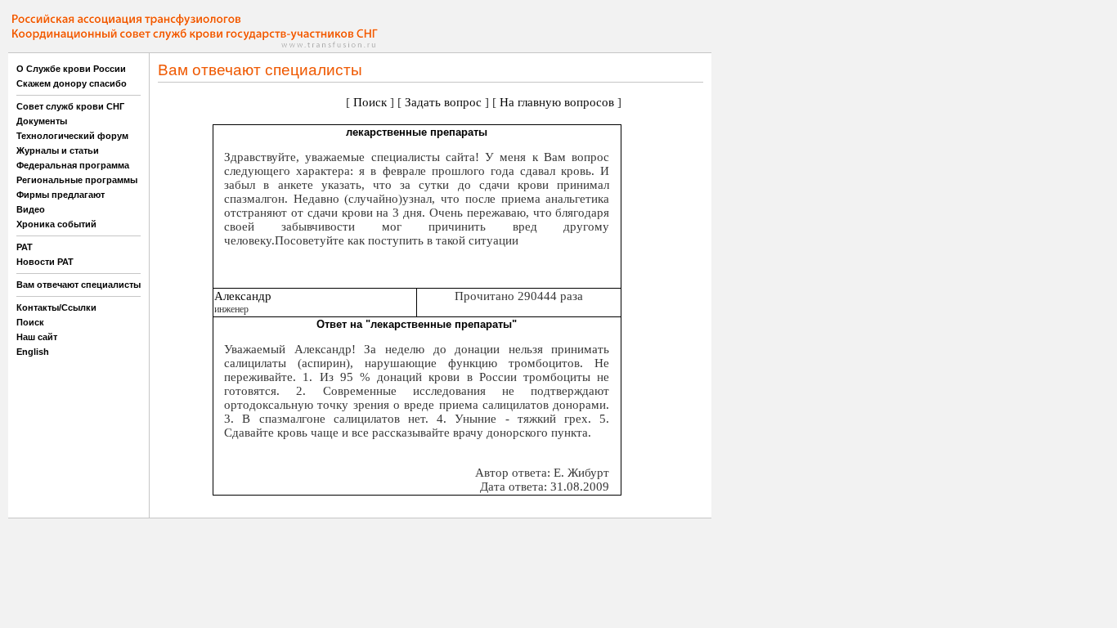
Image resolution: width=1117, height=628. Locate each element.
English (32, 352)
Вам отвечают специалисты (78, 284)
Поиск (30, 322)
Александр (242, 296)
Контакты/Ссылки (56, 307)
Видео (30, 209)
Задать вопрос (443, 102)
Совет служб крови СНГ (70, 106)
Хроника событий (56, 224)
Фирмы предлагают (60, 195)
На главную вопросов (557, 102)
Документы (41, 121)
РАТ (24, 247)
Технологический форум (72, 136)
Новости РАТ (45, 262)
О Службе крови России (71, 69)
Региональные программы (76, 180)
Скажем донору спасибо (71, 83)
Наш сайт (36, 337)
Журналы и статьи (57, 150)
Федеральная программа (72, 165)
